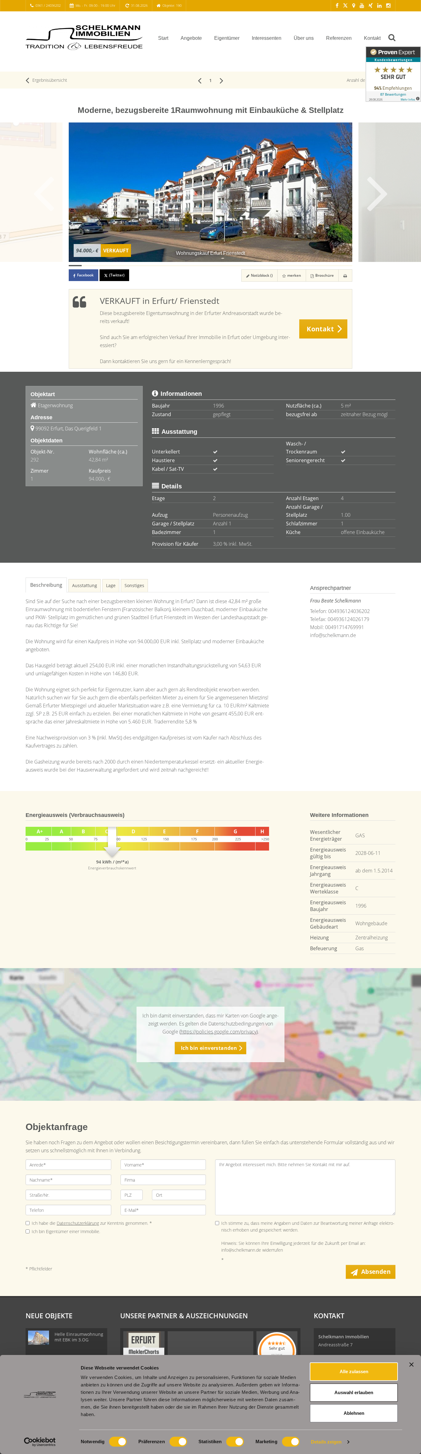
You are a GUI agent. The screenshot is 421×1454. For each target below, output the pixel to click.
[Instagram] (388, 5)
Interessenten (266, 38)
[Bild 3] (101, 265)
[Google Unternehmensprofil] (353, 5)
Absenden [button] (375, 1272)
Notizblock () (261, 275)
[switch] (178, 1442)
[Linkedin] (379, 5)
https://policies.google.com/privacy (218, 1031)
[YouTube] (362, 5)
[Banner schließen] (411, 1364)
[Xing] (371, 5)
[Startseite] (84, 37)
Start (163, 38)
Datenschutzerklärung (78, 1223)
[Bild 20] (319, 265)
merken (293, 275)
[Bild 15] (255, 265)
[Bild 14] (242, 265)
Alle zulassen (354, 1371)
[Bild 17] (281, 265)
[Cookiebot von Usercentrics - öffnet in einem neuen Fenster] (40, 1442)
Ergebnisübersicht (49, 80)
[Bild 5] (126, 265)
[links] (199, 80)
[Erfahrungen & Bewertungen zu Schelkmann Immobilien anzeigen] (393, 74)
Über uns (304, 38)
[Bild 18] (294, 265)
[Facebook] (337, 5)
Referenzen (339, 38)
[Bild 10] (191, 265)
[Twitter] (345, 5)
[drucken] (345, 275)
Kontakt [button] (320, 329)
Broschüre (324, 275)
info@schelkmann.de (333, 635)
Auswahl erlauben (353, 1392)
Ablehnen (354, 1413)
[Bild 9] (178, 265)
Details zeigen (326, 1441)
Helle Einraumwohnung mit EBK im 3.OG (79, 1337)
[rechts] (221, 80)
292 (35, 459)
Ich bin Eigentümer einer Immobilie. (66, 1231)
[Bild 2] (88, 265)
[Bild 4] (113, 265)
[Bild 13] (229, 265)
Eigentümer (226, 38)
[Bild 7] (152, 265)
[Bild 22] (345, 265)
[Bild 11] (204, 265)
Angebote (191, 38)
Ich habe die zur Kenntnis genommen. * (92, 1223)
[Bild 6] (139, 265)
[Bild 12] (217, 265)
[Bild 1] (75, 265)
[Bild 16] (268, 265)
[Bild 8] (165, 265)
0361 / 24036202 (48, 5)
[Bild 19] (307, 265)
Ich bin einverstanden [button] (209, 1048)
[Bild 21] (332, 265)
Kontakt (372, 38)
